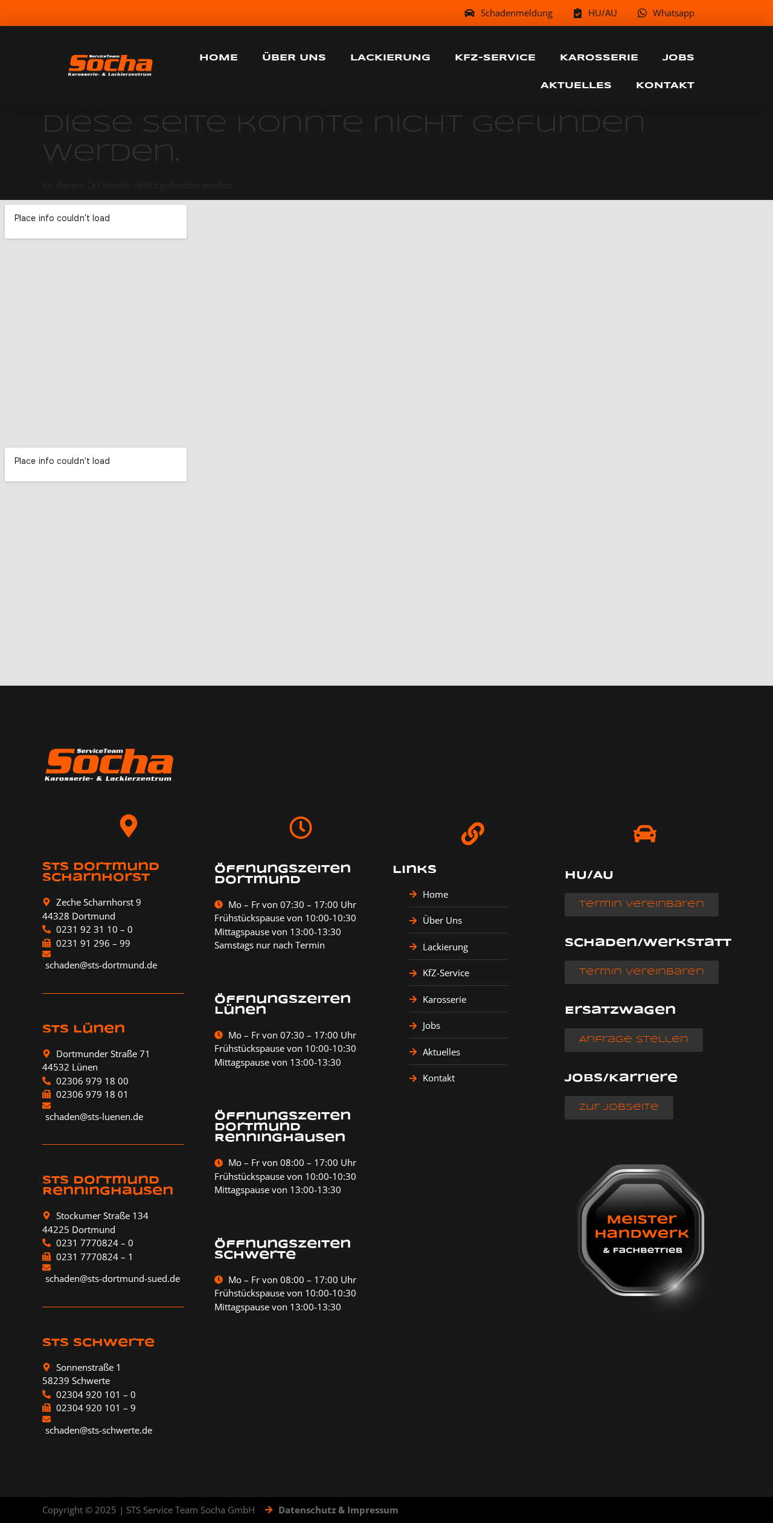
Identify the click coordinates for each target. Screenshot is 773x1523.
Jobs (678, 58)
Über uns (294, 58)
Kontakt (665, 86)
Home (218, 58)
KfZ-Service (495, 58)
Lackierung (390, 58)
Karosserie (599, 58)
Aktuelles (576, 86)
